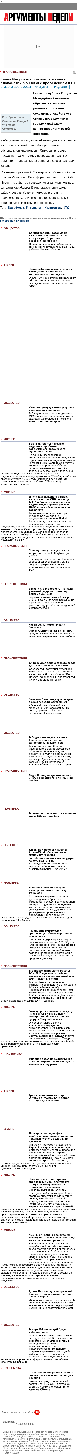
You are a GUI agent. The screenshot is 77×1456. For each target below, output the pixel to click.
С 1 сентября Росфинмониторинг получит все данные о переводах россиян (51, 1375)
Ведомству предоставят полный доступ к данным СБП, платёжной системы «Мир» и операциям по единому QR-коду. (49, 1385)
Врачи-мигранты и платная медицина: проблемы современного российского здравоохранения (47, 447)
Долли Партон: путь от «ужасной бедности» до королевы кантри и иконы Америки (51, 1294)
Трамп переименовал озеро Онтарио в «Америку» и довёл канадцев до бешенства (49, 1098)
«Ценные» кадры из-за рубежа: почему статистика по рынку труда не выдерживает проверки (52, 1237)
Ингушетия (34, 207)
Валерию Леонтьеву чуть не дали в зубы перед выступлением (51, 700)
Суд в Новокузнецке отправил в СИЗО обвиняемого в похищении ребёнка (51, 778)
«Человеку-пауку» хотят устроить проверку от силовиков (51, 408)
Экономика (12, 1368)
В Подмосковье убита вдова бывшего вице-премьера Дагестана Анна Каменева (48, 740)
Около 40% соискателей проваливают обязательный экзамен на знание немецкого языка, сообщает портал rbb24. (52, 281)
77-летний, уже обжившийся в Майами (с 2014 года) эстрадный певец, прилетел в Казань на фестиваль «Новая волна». (49, 709)
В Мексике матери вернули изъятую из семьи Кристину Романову (47, 890)
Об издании (9, 1426)
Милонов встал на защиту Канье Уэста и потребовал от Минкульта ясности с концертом (51, 1061)
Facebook (6, 220)
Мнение (9, 439)
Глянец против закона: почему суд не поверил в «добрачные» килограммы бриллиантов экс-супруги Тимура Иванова (51, 1015)
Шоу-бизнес (13, 1054)
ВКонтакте (23, 220)
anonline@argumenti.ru (15, 1429)
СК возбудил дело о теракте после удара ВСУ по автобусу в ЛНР (52, 664)
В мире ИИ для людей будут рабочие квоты (47, 1330)
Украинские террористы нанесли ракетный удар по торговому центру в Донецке (51, 591)
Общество (12, 228)
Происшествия (14, 72)
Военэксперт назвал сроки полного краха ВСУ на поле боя (52, 814)
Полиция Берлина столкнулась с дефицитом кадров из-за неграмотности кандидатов (51, 271)
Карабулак (16, 207)
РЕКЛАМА (8, 1424)
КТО (66, 207)
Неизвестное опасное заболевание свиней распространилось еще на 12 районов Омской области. (52, 247)
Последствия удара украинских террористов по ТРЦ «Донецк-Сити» (50, 553)
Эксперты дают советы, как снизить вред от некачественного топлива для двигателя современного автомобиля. (52, 633)
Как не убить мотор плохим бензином (47, 626)
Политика (11, 808)
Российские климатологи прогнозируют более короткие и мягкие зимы (50, 933)
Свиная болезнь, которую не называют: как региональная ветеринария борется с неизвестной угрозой (48, 236)
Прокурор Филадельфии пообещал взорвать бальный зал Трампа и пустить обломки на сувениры (51, 1137)
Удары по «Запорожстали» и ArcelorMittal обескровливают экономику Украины (49, 852)
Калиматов (53, 207)
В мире (9, 264)
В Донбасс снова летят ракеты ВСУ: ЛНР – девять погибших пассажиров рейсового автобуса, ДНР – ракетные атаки (51, 974)
